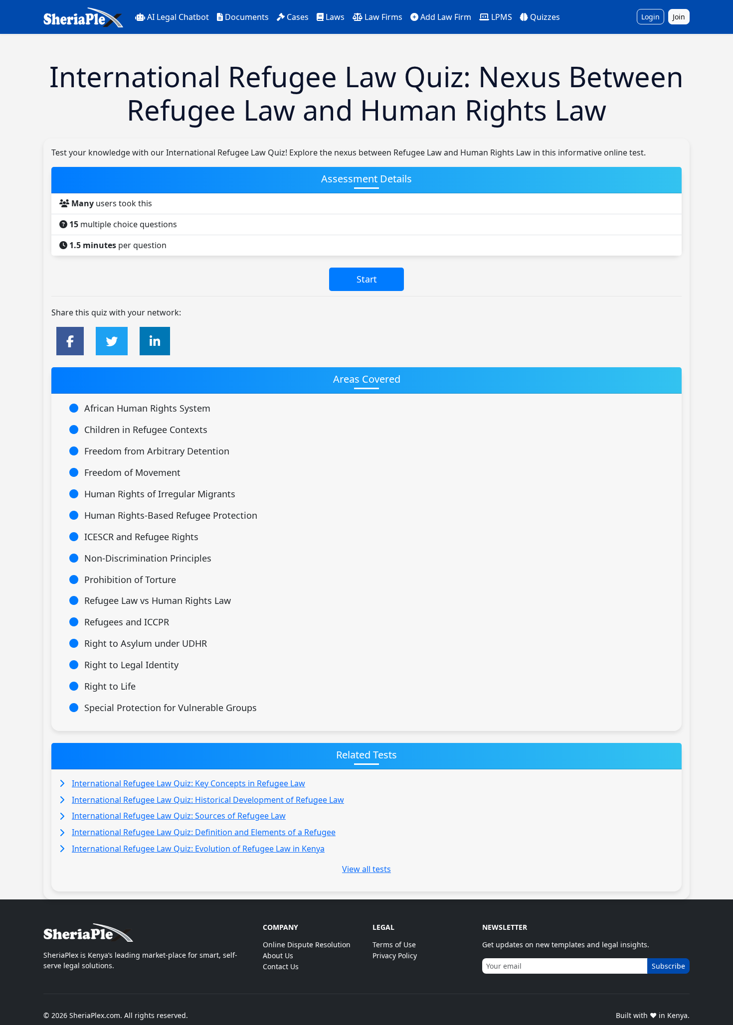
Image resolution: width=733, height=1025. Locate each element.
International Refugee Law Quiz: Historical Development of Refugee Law (208, 799)
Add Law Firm (445, 16)
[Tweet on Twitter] (112, 341)
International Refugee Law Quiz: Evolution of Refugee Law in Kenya (198, 848)
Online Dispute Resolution (307, 944)
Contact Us (281, 966)
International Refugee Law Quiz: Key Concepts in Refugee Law (188, 783)
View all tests (366, 869)
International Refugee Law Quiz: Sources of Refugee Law (179, 815)
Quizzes (545, 16)
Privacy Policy (394, 955)
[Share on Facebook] (70, 341)
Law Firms (383, 16)
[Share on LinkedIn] (155, 341)
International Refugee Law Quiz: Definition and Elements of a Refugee (204, 832)
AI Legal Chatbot (178, 16)
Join (679, 16)
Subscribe (668, 966)
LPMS (501, 16)
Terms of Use (394, 944)
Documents (247, 16)
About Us (278, 955)
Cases (298, 16)
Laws (335, 16)
